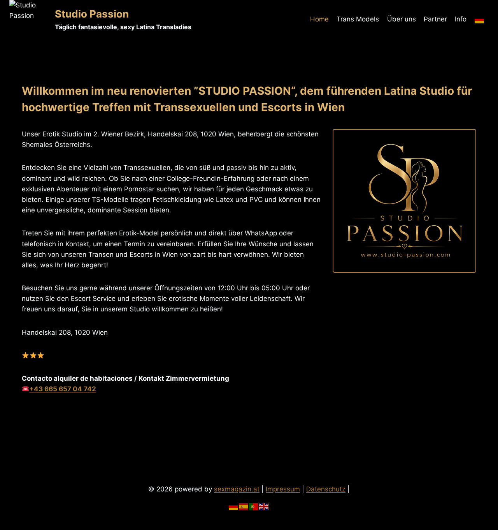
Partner (435, 19)
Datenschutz (325, 489)
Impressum (283, 489)
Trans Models (358, 19)
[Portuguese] (254, 506)
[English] (264, 506)
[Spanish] (244, 506)
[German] (480, 19)
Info (460, 19)
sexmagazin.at (237, 489)
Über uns (401, 19)
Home (319, 19)
